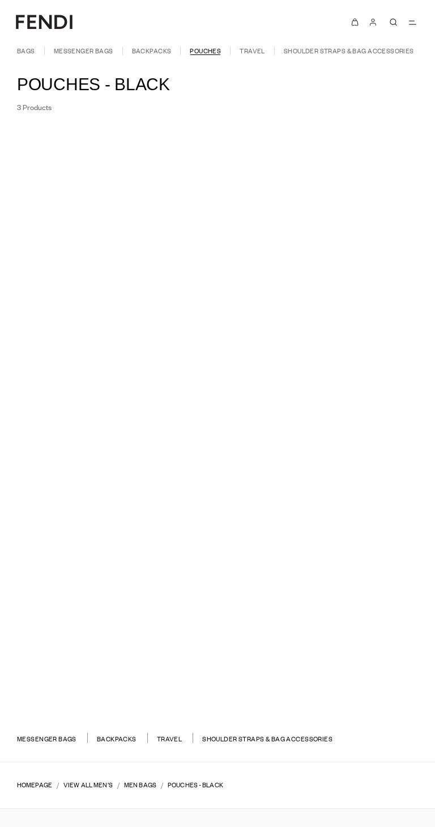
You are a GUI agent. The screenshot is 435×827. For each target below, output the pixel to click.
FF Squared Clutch (107, 669)
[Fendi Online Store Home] (44, 22)
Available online (375, 142)
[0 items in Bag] (354, 22)
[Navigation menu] (413, 22)
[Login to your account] (372, 22)
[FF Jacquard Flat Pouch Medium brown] (107, 421)
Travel (252, 51)
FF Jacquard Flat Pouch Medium (107, 395)
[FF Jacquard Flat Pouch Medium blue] (121, 421)
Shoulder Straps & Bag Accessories (349, 51)
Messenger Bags (83, 51)
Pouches (205, 51)
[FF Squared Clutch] (107, 684)
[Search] (393, 22)
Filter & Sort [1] (52, 142)
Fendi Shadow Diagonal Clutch (328, 395)
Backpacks (152, 51)
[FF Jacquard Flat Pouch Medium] (107, 410)
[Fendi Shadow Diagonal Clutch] (327, 410)
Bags (26, 51)
